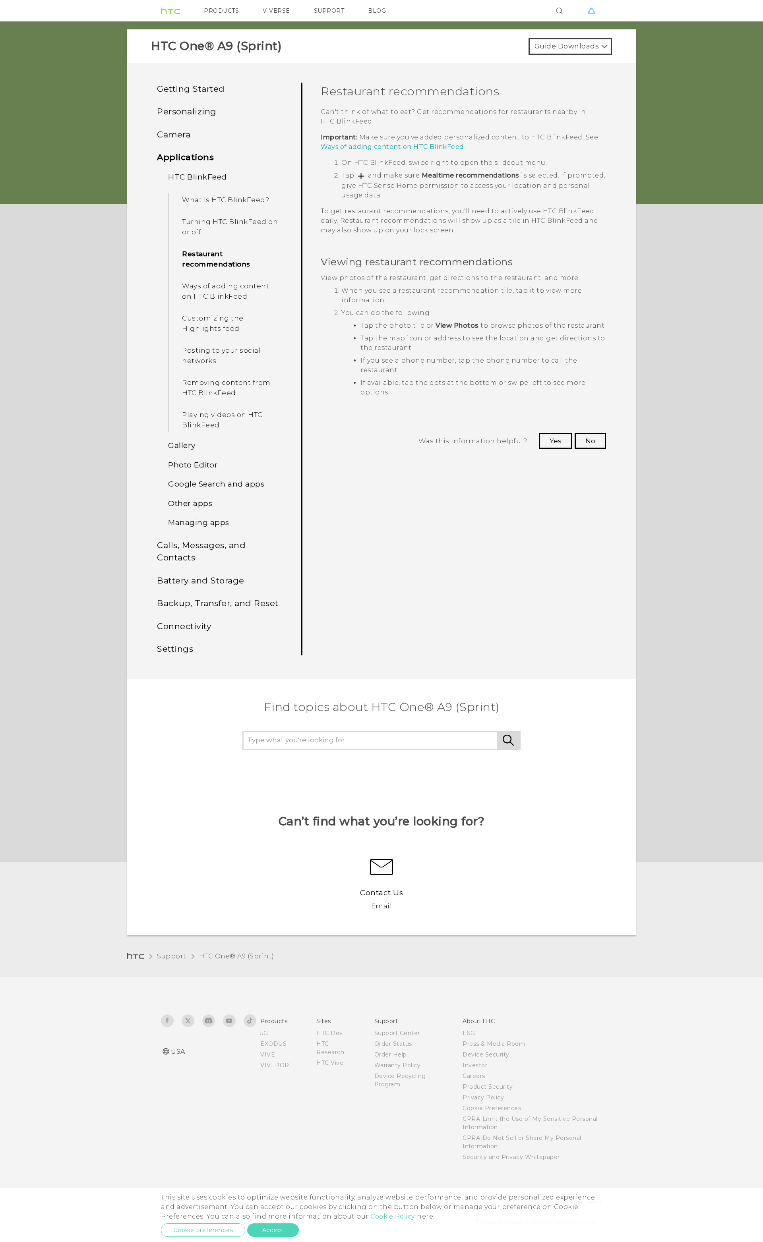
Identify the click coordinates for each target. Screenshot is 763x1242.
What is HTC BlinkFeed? (225, 200)
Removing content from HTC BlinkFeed (226, 388)
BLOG (377, 10)
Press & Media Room (494, 1043)
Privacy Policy (483, 1097)
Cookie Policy (392, 1216)
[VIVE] (591, 10)
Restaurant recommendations (216, 259)
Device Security (486, 1054)
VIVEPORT (276, 1065)
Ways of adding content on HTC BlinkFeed (225, 291)
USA (178, 1051)
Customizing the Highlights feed (213, 323)
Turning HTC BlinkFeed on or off (230, 227)
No (590, 441)
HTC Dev (329, 1033)
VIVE (267, 1054)
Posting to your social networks (221, 355)
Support (171, 956)
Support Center (397, 1033)
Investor (475, 1065)
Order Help (390, 1054)
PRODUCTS (221, 10)
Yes (556, 441)
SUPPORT (329, 10)
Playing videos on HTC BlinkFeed (222, 420)
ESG (469, 1033)
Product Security (488, 1086)
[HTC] (170, 10)
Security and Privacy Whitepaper (511, 1157)
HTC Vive (329, 1062)
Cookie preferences (203, 1230)
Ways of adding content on (392, 147)
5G (264, 1033)
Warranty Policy (397, 1065)
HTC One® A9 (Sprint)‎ (236, 956)
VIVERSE (276, 10)
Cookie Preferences (492, 1108)
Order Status (393, 1043)
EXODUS (273, 1043)
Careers (474, 1076)
